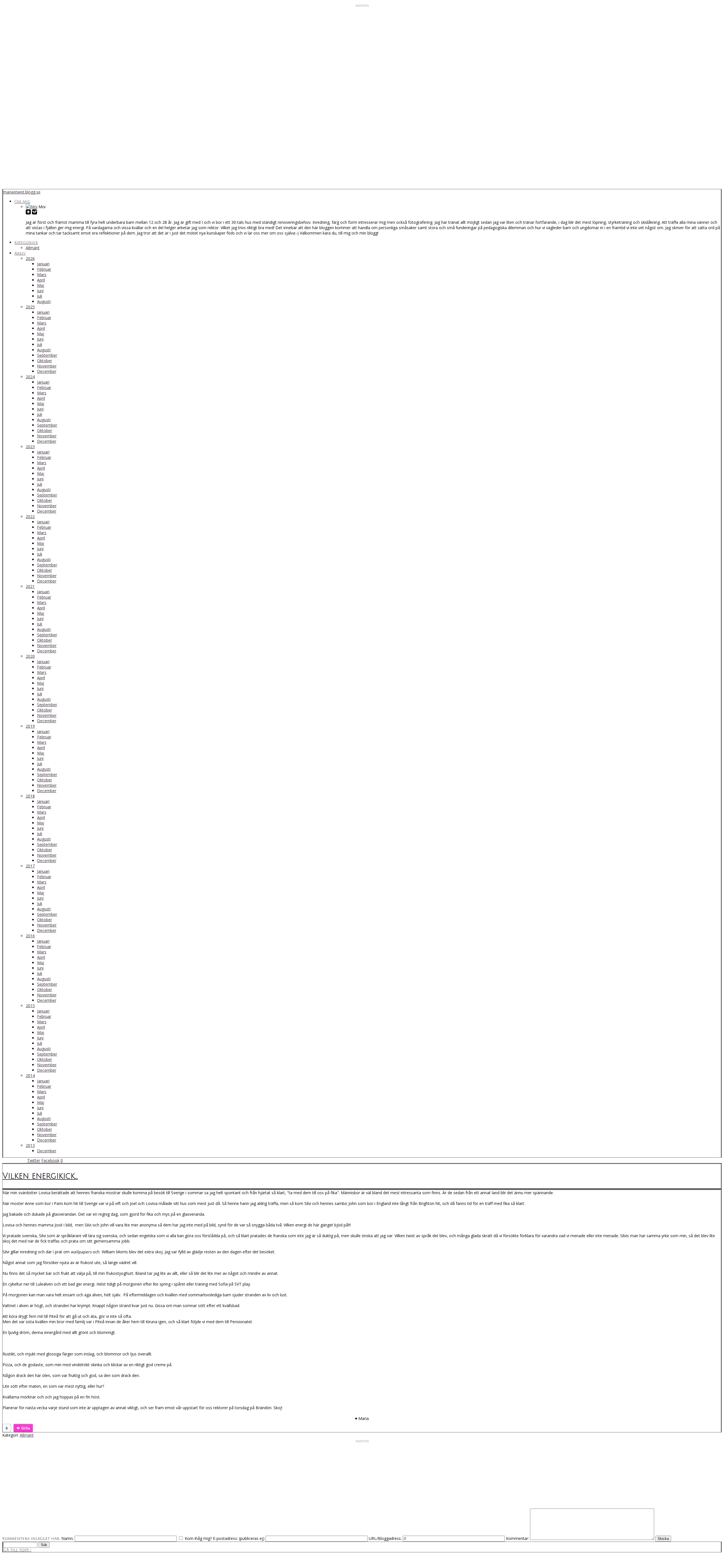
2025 (30, 307)
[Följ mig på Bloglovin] (28, 212)
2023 (30, 446)
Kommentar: (517, 1538)
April (41, 280)
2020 (30, 656)
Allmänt (33, 247)
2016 (30, 935)
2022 (30, 516)
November (47, 366)
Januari (43, 264)
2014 (30, 1075)
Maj (40, 285)
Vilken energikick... (40, 1176)
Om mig (22, 201)
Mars (41, 274)
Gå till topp (17, 1550)
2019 (30, 726)
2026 (30, 258)
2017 (30, 866)
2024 (30, 376)
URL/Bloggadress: (386, 1538)
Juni (40, 290)
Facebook (50, 1160)
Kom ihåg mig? (198, 1538)
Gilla (25, 1428)
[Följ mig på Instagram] (34, 212)
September (47, 355)
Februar (44, 269)
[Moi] (31, 206)
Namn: (67, 1538)
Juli (39, 296)
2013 (30, 1145)
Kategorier (26, 242)
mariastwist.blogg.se (21, 192)
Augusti (44, 301)
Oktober (44, 360)
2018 (30, 796)
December (46, 371)
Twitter (33, 1160)
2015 (30, 1005)
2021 (30, 586)
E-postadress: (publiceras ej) (238, 1538)
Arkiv (20, 253)
